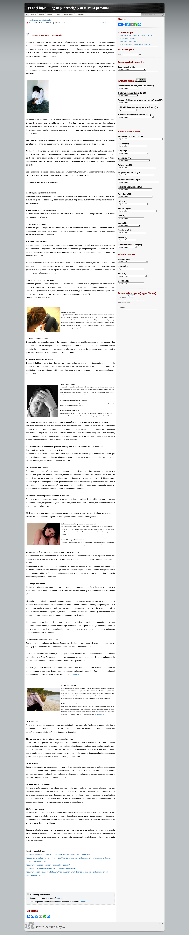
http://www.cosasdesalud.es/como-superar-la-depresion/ (48, 865)
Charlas (142, 35)
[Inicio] (26, 14)
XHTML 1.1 (57, 928)
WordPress (30, 925)
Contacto (58, 14)
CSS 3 (63, 928)
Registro (132, 38)
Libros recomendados (126, 44)
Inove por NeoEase (45, 928)
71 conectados (80, 14)
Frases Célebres (133, 41)
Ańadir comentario (109, 22)
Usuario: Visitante (68, 14)
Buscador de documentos (142, 44)
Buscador (49, 14)
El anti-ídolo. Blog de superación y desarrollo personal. (69, 7)
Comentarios (61, 898)
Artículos (41, 14)
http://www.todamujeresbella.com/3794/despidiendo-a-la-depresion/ (52, 868)
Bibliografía (123, 41)
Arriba (162, 924)
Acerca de (33, 14)
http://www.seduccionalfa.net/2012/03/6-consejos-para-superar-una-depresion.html (58, 854)
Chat (147, 35)
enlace (76, 675)
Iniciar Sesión (124, 38)
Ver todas (64, 22)
